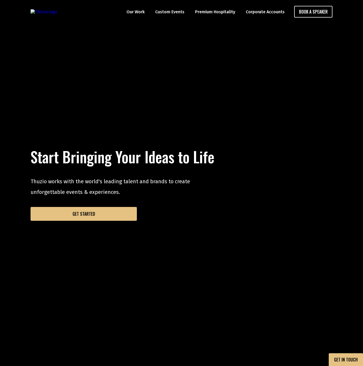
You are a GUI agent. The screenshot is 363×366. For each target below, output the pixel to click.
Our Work (135, 11)
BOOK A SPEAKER (313, 12)
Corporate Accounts (265, 11)
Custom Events (169, 11)
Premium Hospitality (215, 11)
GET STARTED (84, 214)
